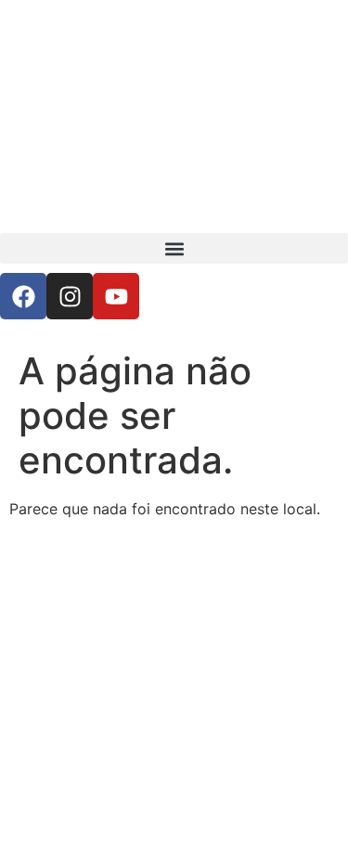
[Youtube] (116, 296)
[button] (174, 248)
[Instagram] (69, 296)
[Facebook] (23, 296)
